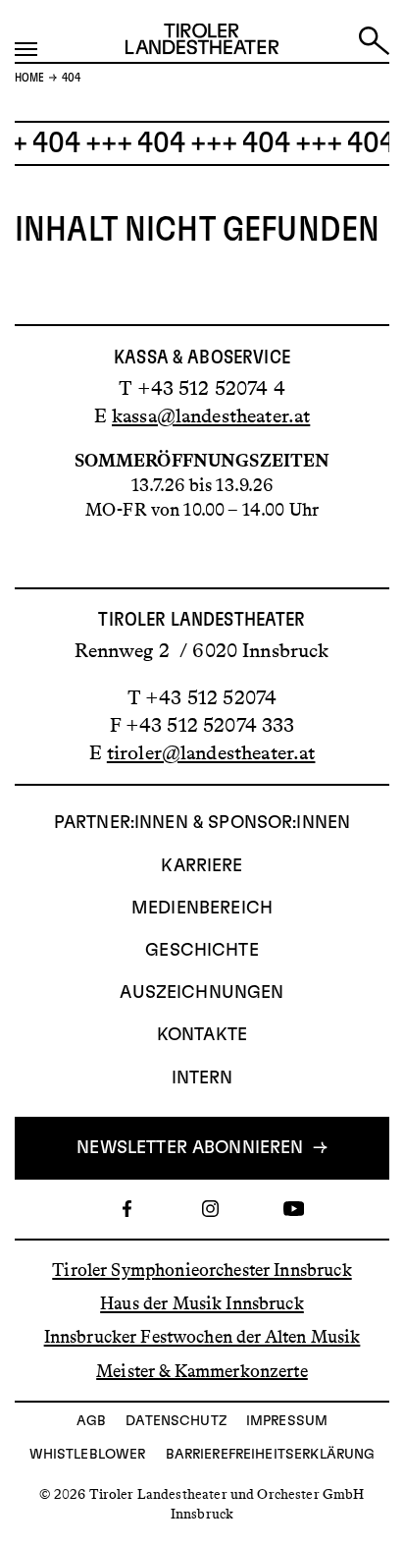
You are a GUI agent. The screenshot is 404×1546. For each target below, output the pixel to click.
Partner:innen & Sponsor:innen (202, 823)
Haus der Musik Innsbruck (202, 1303)
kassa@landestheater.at (211, 415)
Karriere (201, 866)
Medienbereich (202, 908)
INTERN (202, 1078)
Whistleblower (87, 1455)
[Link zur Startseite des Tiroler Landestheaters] (202, 43)
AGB (91, 1421)
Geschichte (202, 951)
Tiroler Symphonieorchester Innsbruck (201, 1270)
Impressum (287, 1421)
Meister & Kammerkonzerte (202, 1370)
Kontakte (202, 1035)
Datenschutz (176, 1421)
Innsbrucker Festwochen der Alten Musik (202, 1337)
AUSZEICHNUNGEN (201, 993)
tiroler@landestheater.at (211, 752)
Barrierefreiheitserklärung (271, 1455)
